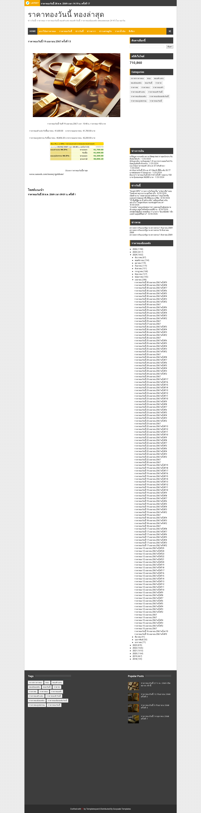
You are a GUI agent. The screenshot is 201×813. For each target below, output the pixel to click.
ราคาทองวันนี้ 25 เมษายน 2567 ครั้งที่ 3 (150, 349)
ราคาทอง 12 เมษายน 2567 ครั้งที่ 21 (149, 559)
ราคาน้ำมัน (120, 31)
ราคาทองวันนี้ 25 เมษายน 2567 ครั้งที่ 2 (150, 351)
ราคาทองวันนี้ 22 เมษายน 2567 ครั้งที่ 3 (150, 454)
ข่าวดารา (91, 31)
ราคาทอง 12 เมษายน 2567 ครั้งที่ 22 (149, 556)
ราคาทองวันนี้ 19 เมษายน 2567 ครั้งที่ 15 (151, 476)
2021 (135, 651)
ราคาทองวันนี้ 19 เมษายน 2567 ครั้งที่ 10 (151, 490)
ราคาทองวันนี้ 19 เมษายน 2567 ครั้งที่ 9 (150, 493)
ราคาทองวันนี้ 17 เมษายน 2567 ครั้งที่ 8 (150, 529)
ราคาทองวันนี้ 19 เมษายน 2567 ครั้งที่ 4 (150, 507)
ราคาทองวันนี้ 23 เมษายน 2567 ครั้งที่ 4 (150, 415)
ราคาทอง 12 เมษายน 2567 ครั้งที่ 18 (149, 567)
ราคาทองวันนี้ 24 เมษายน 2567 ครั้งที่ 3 (150, 371)
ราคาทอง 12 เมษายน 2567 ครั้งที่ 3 (148, 609)
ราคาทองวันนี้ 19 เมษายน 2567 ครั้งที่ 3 (150, 509)
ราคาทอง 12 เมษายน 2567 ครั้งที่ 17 (149, 570)
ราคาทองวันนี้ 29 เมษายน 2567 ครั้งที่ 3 (150, 315)
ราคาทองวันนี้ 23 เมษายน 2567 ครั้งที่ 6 (150, 410)
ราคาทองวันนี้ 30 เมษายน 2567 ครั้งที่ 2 (150, 302)
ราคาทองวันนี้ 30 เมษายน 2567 (147, 304)
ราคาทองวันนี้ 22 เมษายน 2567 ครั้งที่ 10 (151, 435)
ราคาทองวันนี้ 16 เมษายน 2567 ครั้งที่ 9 (150, 634)
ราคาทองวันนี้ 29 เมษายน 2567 (147, 321)
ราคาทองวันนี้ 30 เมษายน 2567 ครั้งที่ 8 (150, 285)
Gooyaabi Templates (122, 809)
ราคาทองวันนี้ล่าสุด (79, 170)
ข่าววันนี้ (79, 31)
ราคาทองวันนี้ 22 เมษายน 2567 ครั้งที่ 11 (151, 432)
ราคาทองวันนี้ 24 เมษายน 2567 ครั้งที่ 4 (150, 368)
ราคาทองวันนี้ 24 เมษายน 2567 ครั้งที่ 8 (150, 357)
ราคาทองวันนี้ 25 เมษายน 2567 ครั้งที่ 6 (150, 340)
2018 (135, 659)
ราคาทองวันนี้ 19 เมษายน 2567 (147, 515)
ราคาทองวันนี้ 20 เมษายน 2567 (147, 462)
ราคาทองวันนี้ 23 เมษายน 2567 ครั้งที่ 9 (150, 401)
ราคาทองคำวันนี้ (155, 92)
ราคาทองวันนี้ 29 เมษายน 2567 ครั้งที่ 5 (150, 310)
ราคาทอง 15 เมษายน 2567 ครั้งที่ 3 (148, 623)
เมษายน (138, 280)
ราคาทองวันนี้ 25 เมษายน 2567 (147, 354)
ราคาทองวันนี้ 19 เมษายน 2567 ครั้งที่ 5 (150, 504)
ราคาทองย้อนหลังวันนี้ (159, 96)
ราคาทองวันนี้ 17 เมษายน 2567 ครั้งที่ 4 (150, 540)
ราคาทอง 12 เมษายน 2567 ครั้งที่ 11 (149, 587)
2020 (135, 653)
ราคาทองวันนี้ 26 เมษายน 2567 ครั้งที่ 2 (150, 335)
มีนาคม (138, 637)
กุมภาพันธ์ (139, 640)
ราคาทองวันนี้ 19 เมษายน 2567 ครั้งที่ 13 (151, 482)
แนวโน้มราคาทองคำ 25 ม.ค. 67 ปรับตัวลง (147, 166)
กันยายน (138, 266)
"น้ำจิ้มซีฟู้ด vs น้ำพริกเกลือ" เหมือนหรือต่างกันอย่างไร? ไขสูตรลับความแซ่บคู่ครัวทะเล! (149, 201)
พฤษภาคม (139, 277)
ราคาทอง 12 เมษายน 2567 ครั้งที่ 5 (148, 603)
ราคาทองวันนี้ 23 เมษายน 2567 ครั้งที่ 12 (151, 393)
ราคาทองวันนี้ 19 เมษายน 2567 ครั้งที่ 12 (151, 485)
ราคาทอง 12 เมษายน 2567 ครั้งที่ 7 (148, 598)
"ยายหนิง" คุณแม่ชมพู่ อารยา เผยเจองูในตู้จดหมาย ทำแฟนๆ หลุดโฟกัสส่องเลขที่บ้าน (150, 208)
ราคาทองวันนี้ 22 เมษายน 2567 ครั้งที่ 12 (151, 429)
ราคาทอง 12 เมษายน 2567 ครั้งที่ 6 (148, 601)
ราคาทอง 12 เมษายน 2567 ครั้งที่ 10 (149, 590)
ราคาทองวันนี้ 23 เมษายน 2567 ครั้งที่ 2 (150, 421)
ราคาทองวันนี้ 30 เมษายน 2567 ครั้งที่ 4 (150, 296)
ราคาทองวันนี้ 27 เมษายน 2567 (147, 324)
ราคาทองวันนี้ (65, 31)
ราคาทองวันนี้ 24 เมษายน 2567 (147, 376)
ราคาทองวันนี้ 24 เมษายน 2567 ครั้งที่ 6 (150, 363)
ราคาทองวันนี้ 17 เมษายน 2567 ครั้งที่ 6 (150, 534)
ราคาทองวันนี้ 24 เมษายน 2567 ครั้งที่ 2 (150, 374)
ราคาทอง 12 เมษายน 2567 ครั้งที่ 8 (148, 595)
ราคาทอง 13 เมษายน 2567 (145, 617)
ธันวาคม (138, 257)
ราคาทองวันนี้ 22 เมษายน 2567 (147, 460)
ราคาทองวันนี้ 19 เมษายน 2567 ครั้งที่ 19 (151, 465)
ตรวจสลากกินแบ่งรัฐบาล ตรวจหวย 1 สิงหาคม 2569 (151, 235)
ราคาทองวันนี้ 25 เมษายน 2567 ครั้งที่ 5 (150, 343)
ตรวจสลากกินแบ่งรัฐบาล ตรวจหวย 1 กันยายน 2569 (151, 228)
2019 (135, 656)
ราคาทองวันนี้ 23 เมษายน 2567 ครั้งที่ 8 (150, 404)
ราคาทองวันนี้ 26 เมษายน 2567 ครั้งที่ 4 (150, 329)
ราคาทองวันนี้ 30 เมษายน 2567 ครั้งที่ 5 (150, 293)
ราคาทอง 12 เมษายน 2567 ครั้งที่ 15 (149, 576)
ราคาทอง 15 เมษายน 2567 (145, 628)
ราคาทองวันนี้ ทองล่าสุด (66, 14)
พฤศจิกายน (140, 260)
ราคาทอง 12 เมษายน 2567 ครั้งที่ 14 (149, 579)
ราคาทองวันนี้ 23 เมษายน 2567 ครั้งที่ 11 (151, 396)
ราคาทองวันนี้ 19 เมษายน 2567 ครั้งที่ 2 (150, 512)
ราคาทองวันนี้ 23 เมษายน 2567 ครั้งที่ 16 (151, 382)
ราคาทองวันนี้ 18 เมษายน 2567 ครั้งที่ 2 (150, 523)
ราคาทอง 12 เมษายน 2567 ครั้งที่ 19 (149, 565)
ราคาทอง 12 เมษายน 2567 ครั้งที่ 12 (149, 584)
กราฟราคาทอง (137, 78)
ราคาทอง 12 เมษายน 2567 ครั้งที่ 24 (149, 551)
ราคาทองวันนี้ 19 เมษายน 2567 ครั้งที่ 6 (150, 501)
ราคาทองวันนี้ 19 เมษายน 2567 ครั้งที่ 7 (150, 498)
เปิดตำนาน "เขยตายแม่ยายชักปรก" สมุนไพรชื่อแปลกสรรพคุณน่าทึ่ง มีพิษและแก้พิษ (149, 197)
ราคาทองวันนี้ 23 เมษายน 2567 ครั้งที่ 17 (151, 379)
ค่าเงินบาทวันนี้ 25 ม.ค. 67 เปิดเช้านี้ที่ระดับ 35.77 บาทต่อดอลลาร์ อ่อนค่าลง (150, 171)
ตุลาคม (138, 263)
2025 (135, 252)
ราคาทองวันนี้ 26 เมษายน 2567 (147, 338)
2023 (135, 645)
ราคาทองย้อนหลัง (138, 96)
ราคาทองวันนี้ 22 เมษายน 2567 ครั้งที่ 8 (150, 440)
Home (33, 31)
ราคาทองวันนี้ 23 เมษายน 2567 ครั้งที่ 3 (150, 418)
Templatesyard (92, 809)
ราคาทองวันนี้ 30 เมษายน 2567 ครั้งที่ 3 (150, 299)
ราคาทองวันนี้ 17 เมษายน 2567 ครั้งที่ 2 (150, 545)
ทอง (149, 78)
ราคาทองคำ (158, 87)
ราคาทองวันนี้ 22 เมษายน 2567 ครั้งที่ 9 (150, 437)
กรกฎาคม (139, 271)
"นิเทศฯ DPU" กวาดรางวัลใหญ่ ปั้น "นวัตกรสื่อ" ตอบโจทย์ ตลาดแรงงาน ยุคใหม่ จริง (151, 192)
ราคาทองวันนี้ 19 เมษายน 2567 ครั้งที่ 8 (150, 496)
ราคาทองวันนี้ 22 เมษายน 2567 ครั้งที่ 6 (150, 448)
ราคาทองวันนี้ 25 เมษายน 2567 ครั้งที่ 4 (150, 346)
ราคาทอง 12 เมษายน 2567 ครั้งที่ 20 (149, 562)
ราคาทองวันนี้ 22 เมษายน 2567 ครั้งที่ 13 (151, 426)
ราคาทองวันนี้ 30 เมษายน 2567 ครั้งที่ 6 (150, 291)
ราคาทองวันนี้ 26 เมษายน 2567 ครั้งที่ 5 (150, 327)
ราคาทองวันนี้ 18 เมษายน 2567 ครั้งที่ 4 (150, 518)
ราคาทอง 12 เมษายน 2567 (145, 615)
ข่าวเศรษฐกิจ (105, 31)
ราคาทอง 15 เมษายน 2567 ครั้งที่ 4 (148, 620)
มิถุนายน (138, 274)
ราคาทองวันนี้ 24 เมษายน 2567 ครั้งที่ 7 (150, 360)
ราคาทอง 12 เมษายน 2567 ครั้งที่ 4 (148, 606)
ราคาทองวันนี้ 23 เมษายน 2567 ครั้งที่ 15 (151, 385)
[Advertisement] (151, 127)
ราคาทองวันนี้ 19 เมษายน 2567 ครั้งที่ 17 (151, 471)
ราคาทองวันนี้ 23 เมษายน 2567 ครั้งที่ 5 (150, 412)
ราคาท (159, 83)
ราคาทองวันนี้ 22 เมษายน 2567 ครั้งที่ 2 (150, 457)
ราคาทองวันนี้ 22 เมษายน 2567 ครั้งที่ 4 (150, 451)
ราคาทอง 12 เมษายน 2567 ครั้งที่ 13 (149, 581)
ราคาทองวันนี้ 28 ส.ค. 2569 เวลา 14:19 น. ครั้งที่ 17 (65, 3)
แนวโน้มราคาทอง (47, 31)
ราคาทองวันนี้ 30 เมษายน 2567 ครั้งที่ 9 (150, 282)
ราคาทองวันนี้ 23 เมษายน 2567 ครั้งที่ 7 (150, 407)
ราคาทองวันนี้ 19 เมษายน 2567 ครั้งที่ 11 (151, 487)
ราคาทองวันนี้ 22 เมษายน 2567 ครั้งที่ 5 (150, 446)
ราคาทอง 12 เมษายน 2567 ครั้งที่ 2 (148, 612)
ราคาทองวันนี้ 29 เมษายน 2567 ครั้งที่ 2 (150, 318)
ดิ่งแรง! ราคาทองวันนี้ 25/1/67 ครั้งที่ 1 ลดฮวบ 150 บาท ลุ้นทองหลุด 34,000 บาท (151, 176)
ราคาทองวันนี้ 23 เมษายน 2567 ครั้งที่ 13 (151, 390)
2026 (135, 249)
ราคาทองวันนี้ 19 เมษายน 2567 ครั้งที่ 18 (151, 468)
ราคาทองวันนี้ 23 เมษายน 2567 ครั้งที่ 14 (151, 388)
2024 (135, 255)
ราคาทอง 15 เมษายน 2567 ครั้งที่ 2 (148, 626)
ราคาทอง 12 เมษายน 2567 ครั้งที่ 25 (149, 548)
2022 (135, 648)
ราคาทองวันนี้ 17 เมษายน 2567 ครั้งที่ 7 (150, 532)
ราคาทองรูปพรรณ (139, 101)
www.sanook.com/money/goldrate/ (46, 174)
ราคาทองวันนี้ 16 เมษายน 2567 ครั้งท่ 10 (151, 631)
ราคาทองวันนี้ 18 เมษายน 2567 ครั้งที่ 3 (150, 520)
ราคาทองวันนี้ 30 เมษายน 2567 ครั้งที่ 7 (150, 288)
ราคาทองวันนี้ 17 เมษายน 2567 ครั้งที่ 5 (150, 537)
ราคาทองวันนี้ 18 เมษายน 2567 (147, 526)
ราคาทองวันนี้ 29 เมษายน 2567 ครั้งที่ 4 (150, 313)
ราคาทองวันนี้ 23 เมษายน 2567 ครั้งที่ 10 (151, 399)
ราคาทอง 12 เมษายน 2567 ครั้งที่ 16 (149, 573)
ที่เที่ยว (132, 31)
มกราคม (138, 642)
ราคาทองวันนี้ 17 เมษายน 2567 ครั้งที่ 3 (150, 543)
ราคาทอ (134, 87)
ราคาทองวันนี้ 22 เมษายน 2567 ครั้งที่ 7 (150, 443)
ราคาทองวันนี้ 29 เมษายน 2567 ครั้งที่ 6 (150, 307)
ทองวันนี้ (148, 83)
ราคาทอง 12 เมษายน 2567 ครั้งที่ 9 (148, 592)
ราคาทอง (146, 87)
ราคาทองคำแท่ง (138, 92)
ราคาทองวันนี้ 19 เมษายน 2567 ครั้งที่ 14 (151, 479)
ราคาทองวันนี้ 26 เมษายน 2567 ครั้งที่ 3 (150, 332)
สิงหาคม (138, 268)
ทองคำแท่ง (159, 78)
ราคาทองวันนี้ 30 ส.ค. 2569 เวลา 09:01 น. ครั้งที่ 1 (52, 194)
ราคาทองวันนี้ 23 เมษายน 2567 (147, 424)
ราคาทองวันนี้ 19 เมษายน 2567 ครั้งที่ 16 (151, 473)
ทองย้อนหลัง (136, 83)
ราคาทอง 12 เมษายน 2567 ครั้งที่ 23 (149, 554)
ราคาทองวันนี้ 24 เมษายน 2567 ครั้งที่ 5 (150, 365)
